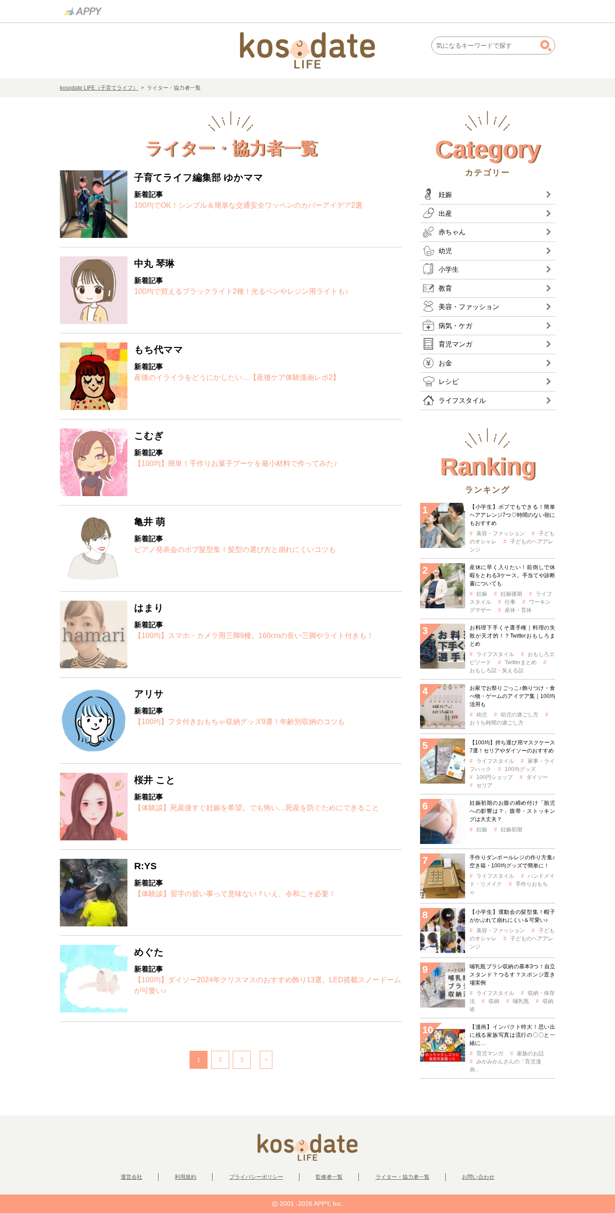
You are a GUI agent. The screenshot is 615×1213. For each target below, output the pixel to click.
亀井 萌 (149, 521)
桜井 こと (155, 780)
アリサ (149, 694)
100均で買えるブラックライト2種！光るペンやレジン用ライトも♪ (241, 291)
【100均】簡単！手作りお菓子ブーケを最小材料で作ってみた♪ (235, 463)
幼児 (481, 714)
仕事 (510, 602)
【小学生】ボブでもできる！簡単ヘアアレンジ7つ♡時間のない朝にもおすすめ (512, 515)
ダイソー (537, 777)
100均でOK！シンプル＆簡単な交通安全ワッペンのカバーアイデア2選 (248, 205)
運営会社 (131, 1177)
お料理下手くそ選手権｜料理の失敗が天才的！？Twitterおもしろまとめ (512, 636)
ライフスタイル (495, 654)
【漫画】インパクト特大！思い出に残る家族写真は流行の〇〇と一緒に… (512, 1035)
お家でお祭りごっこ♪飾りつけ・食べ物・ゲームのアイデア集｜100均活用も (512, 696)
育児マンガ (489, 1053)
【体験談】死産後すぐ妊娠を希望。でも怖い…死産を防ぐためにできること (256, 808)
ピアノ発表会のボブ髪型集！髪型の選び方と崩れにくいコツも (235, 549)
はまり (149, 607)
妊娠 (481, 594)
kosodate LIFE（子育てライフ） (99, 88)
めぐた (149, 952)
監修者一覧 (329, 1177)
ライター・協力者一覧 (402, 1177)
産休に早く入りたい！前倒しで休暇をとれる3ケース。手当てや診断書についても (512, 575)
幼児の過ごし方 (519, 714)
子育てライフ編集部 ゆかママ (198, 177)
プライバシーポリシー (256, 1177)
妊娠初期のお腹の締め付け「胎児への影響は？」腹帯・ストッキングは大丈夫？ (512, 811)
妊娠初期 (511, 829)
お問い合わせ (478, 1177)
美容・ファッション (500, 533)
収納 (493, 1001)
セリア (484, 785)
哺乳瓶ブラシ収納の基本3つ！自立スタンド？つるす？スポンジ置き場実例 (512, 974)
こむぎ (149, 435)
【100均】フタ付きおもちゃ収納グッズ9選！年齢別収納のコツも (239, 721)
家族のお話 (530, 1053)
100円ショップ (494, 777)
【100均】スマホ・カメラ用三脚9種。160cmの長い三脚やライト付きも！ (254, 635)
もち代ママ (158, 349)
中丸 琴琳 (154, 263)
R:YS (145, 866)
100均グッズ (520, 769)
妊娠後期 (511, 594)
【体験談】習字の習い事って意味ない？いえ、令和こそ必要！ (235, 894)
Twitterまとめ (521, 662)
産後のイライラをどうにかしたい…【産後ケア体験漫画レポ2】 (237, 377)
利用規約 (185, 1177)
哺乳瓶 (521, 1001)
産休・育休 (518, 610)
